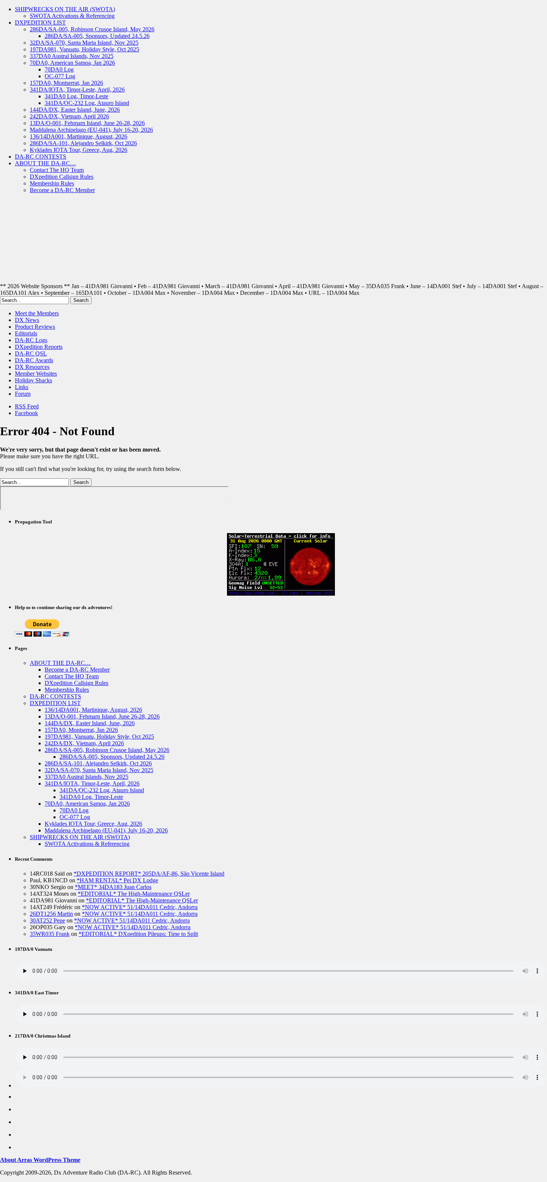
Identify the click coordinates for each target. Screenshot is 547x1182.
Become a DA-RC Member (62, 190)
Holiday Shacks (33, 380)
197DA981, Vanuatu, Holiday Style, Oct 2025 (84, 49)
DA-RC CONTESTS (40, 156)
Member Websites (36, 373)
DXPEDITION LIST (40, 22)
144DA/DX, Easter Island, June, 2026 (75, 109)
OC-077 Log (60, 76)
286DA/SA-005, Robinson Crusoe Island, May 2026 (92, 29)
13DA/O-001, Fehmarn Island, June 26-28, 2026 (87, 123)
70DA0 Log (59, 69)
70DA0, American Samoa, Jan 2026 (72, 63)
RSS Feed (27, 406)
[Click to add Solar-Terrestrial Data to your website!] (281, 593)
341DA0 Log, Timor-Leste (76, 96)
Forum (23, 394)
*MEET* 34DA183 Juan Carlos (113, 887)
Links (21, 387)
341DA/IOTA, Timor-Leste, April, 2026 (77, 89)
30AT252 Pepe (47, 920)
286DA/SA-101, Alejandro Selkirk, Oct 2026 (83, 143)
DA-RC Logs (31, 340)
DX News (27, 320)
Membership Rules (52, 183)
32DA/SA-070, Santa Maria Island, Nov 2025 (84, 42)
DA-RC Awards (34, 360)
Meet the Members (37, 313)
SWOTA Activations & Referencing (72, 16)
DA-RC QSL (31, 353)
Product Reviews (35, 327)
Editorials (26, 333)
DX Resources (32, 367)
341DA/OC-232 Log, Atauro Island (87, 103)
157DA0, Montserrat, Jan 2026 (66, 83)
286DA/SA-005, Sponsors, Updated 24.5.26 (97, 36)
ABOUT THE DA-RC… (45, 163)
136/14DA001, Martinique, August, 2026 (78, 136)
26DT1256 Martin (51, 914)
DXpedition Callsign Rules (61, 176)
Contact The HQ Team (57, 170)
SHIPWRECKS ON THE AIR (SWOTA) (65, 9)
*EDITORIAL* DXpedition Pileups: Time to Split (138, 934)
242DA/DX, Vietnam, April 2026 (69, 116)
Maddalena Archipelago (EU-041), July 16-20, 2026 (91, 130)
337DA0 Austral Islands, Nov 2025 (71, 56)
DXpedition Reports (39, 347)
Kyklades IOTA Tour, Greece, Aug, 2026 (78, 150)
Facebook (26, 413)
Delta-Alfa (188, 241)
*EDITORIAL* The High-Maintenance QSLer (134, 894)
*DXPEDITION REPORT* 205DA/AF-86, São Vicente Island (149, 873)
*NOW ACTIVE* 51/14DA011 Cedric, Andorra (140, 907)
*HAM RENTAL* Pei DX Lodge (117, 880)
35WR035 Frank (50, 934)
